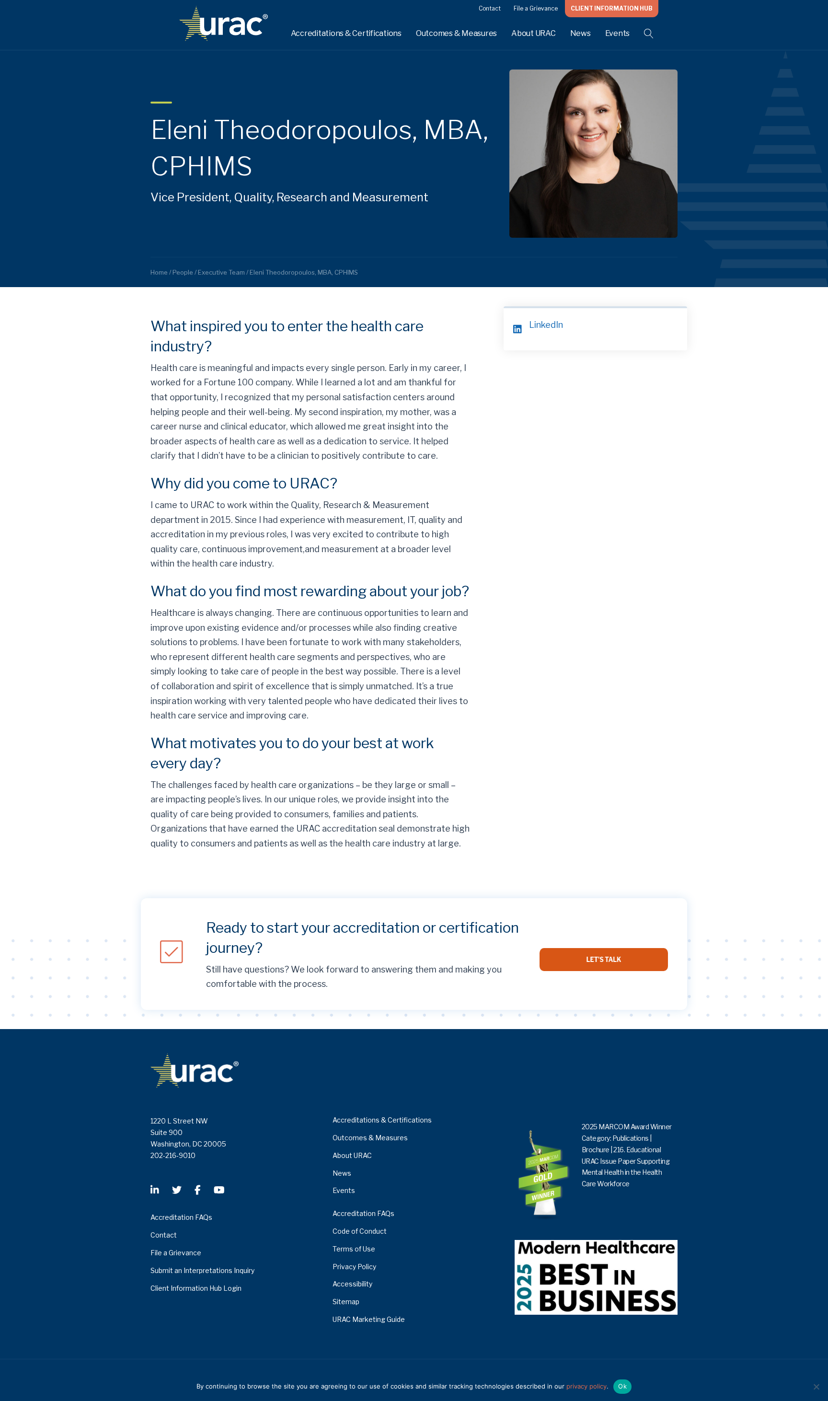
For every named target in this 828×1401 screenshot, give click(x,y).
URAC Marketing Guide (369, 1319)
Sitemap (346, 1301)
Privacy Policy (354, 1266)
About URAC (533, 33)
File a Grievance (536, 8)
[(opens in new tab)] (596, 1277)
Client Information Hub (612, 8)
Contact (490, 8)
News (580, 33)
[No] (816, 1386)
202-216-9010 (173, 1155)
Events (617, 33)
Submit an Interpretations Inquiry (202, 1270)
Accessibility (352, 1284)
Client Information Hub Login (196, 1288)
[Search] (643, 34)
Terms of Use (354, 1249)
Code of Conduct (360, 1231)
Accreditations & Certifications (346, 33)
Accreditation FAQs (181, 1217)
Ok (622, 1386)
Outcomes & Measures (456, 33)
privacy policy (586, 1386)
